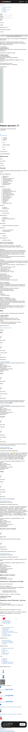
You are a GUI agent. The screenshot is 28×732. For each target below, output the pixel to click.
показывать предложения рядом (9, 323)
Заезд (1, 14)
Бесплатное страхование (8, 642)
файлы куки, (10, 723)
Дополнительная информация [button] (6, 242)
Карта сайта (2, 729)
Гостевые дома (6, 652)
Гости (1, 19)
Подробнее (2, 615)
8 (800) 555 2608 (6, 623)
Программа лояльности (8, 663)
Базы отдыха (5, 654)
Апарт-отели (5, 650)
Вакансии (5, 659)
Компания (5, 658)
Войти (22, 1)
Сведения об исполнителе (6, 596)
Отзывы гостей (6, 628)
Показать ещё (3, 571)
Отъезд (1, 16)
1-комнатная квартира (5, 361)
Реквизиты (5, 660)
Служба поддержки (7, 621)
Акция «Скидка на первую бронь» (10, 632)
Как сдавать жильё (7, 640)
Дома (4, 651)
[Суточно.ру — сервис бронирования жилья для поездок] (6, 1)
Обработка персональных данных (7, 731)
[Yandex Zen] (3, 677)
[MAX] (3, 672)
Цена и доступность (4, 48)
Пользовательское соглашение (6, 730)
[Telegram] (3, 669)
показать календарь (4, 315)
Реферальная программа (8, 662)
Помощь (4, 643)
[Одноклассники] (3, 671)
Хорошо (22, 724)
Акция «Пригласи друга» (8, 631)
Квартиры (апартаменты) (8, 648)
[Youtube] (3, 676)
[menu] (26, 1)
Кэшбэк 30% (5, 629)
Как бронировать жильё (8, 627)
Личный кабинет (6, 620)
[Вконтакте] (3, 674)
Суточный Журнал (7, 634)
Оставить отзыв (4, 572)
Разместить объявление (8, 641)
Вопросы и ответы (7, 635)
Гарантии (5, 633)
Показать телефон (4, 55)
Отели (4, 649)
